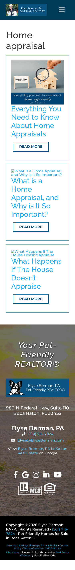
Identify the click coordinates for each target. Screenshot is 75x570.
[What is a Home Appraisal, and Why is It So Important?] (37, 171)
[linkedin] (46, 474)
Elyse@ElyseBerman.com (40, 440)
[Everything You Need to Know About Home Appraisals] (37, 62)
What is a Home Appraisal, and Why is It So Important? (35, 197)
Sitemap (12, 545)
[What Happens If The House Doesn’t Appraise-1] (37, 251)
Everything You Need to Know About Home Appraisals (36, 121)
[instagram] (36, 474)
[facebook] (15, 474)
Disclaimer (12, 552)
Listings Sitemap (29, 545)
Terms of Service (33, 548)
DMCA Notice (53, 548)
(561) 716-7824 (40, 434)
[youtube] (58, 474)
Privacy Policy (49, 545)
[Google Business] (25, 474)
